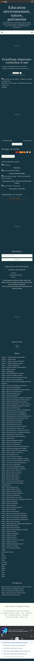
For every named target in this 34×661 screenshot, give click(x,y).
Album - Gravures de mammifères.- (11, 464)
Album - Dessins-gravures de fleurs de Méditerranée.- (17, 416)
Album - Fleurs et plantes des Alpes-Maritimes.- (15, 450)
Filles (3, 570)
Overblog (26, 606)
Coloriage (4, 562)
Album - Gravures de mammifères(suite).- (13, 466)
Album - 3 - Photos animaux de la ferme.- (13, 361)
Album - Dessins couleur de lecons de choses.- (15, 377)
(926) (12, 591)
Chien (3, 560)
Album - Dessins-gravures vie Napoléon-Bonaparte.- (16, 432)
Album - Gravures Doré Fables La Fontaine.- (14, 469)
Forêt (3, 572)
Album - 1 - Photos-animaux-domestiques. (13, 357)
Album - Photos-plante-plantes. (10, 525)
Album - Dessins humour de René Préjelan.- (14, 436)
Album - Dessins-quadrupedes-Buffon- (12, 440)
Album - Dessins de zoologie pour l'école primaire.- (16, 400)
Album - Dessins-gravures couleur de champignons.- (16, 410)
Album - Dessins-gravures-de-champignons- (14, 412)
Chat (3, 554)
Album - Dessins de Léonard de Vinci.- (12, 391)
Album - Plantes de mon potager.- (11, 527)
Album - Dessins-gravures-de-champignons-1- (15, 414)
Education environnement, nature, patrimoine (17, 13)
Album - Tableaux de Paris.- (9, 531)
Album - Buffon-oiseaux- (9, 369)
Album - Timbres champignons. (10, 533)
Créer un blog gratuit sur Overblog (7, 613)
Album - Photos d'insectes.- (9, 509)
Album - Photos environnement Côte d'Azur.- (14, 513)
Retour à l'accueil (17, 144)
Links (3, 574)
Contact (22, 613)
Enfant (3, 568)
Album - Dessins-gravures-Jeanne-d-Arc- (13, 428)
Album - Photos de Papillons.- (10, 501)
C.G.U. (6, 615)
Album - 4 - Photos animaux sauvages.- (12, 363)
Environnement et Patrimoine (20, 286)
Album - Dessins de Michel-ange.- (11, 393)
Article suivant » (27, 140)
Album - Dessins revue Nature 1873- (12, 442)
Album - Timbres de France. (9, 538)
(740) (11, 595)
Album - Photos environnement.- (11, 511)
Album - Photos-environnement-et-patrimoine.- (15, 515)
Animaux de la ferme (7, 552)
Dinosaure (4, 564)
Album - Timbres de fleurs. (9, 535)
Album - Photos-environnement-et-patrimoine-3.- (15, 519)
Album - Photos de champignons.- (11, 495)
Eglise (3, 566)
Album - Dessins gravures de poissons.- (13, 420)
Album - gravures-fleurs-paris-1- (11, 475)
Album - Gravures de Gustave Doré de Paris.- (14, 462)
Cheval (4, 556)
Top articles (17, 613)
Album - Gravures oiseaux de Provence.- (13, 481)
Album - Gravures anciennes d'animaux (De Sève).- (16, 460)
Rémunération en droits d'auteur (15, 615)
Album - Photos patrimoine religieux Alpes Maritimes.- (17, 523)
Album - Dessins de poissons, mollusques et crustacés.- (17, 397)
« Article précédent (7, 140)
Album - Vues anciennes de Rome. (11, 548)
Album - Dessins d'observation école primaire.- (15, 402)
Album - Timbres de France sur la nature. (13, 540)
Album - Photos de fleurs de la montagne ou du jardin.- (17, 499)
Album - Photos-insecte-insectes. (11, 521)
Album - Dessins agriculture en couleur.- (13, 373)
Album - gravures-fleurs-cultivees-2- (12, 473)
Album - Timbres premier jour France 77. (13, 544)
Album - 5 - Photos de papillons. (11, 365)
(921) (14, 593)
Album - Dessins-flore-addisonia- (11, 408)
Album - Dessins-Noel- (8, 438)
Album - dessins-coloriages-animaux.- (12, 375)
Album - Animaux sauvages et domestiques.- (14, 367)
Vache (3, 576)
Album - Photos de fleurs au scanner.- (12, 497)
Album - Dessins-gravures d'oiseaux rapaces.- (14, 426)
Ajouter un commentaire (14, 198)
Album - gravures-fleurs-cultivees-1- (12, 471)
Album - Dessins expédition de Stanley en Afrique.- (16, 406)
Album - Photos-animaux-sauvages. (12, 491)
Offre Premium (25, 615)
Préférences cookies (23, 617)
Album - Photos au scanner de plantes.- (12, 493)
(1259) (16, 586)
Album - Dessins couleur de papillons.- (12, 379)
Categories (5, 68)
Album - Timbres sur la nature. (10, 546)
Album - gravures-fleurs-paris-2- (11, 477)
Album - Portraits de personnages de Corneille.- (15, 529)
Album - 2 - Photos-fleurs (9, 359)
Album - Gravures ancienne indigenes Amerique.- (15, 458)
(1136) (13, 588)
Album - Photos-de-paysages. (10, 503)
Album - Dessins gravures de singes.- (12, 422)
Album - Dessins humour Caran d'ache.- (13, 434)
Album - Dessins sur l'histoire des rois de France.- (15, 446)
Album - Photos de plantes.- (9, 505)
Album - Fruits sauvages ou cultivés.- (12, 456)
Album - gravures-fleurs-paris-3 (11, 479)
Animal (4, 550)
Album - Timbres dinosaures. (10, 542)
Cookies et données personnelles (12, 617)
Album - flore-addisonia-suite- (10, 454)
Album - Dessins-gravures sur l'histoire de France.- (16, 430)
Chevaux (4, 558)
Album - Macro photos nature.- (10, 487)
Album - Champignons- (8, 371)
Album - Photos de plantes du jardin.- (12, 507)
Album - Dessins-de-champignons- (11, 387)
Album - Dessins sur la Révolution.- (12, 444)
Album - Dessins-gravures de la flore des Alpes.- (15, 418)
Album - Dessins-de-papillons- (10, 395)
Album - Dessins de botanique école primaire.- (15, 385)
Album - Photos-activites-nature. (11, 489)
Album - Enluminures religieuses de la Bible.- (14, 448)
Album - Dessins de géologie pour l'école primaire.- (16, 389)
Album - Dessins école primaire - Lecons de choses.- (16, 404)
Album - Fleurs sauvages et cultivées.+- (13, 452)
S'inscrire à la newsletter (8, 156)
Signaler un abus (29, 613)
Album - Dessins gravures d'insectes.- (12, 424)
